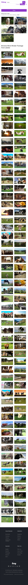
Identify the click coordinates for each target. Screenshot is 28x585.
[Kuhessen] (7, 29)
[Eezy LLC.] (14, 564)
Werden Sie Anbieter (7, 540)
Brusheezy (7, 534)
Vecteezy (7, 536)
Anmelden (22, 4)
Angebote (19, 534)
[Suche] (23, 2)
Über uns (19, 549)
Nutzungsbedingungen (8, 574)
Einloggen (17, 4)
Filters (14, 10)
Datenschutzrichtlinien (18, 574)
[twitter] (10, 566)
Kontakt (19, 554)
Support (19, 537)
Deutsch (7, 554)
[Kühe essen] (20, 29)
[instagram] (15, 566)
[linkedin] (19, 566)
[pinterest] (12, 566)
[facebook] (8, 566)
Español (7, 551)
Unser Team (20, 551)
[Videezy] (3, 2)
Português (7, 552)
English (7, 549)
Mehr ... (7, 556)
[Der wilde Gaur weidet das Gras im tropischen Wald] (7, 38)
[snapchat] (17, 566)
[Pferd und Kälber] (20, 21)
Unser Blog (19, 552)
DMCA (18, 539)
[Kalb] (7, 21)
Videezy (7, 537)
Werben (19, 536)
